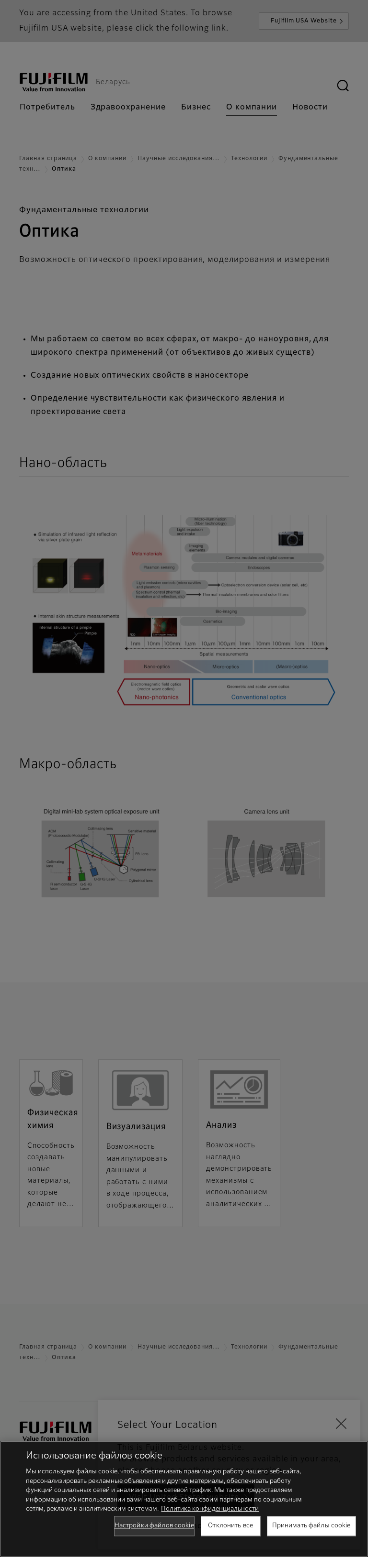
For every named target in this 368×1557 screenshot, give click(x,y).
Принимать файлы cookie (311, 1526)
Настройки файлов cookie (154, 1526)
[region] (184, 1499)
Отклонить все (230, 1526)
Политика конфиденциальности (210, 1509)
